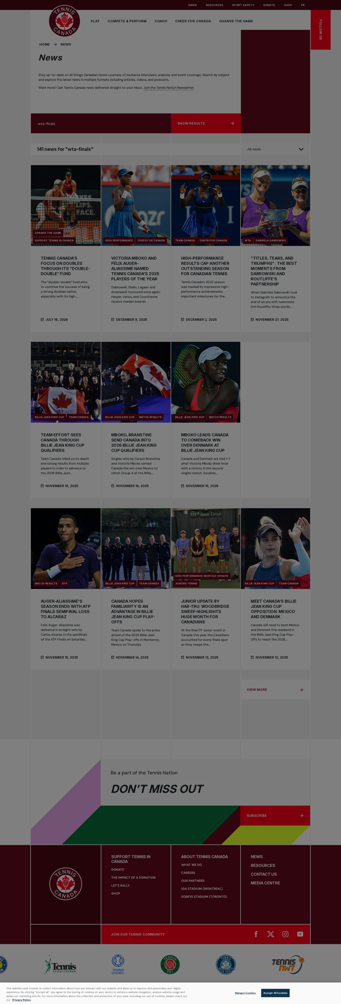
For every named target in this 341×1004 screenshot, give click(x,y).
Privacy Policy (21, 1000)
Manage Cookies (245, 993)
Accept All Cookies (275, 993)
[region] (170, 993)
